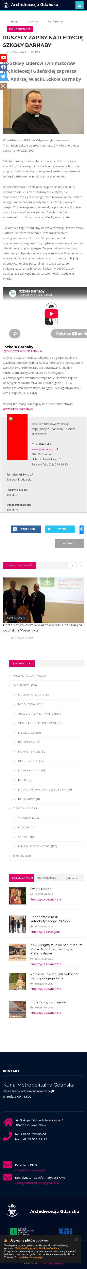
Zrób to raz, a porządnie (48, 1002)
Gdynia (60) (27, 827)
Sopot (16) (26, 836)
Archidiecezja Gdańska (34, 4)
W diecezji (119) (25, 685)
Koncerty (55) (29, 742)
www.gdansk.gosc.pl (45, 449)
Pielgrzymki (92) (31, 761)
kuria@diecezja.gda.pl (30, 1170)
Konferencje (55, 21)
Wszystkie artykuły (30, 675)
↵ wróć (69, 543)
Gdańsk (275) (28, 817)
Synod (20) (22, 855)
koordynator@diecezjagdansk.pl (37, 1183)
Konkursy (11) (29, 799)
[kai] (65, 1231)
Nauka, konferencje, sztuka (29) (45, 789)
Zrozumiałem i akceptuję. (28, 1257)
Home (14, 21)
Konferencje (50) (32, 751)
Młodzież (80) (29, 732)
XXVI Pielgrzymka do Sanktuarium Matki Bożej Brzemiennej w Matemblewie (56, 949)
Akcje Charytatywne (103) (39, 713)
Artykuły (33, 21)
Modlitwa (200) (31, 704)
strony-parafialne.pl (50, 1263)
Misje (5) (24, 780)
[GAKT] (21, 1231)
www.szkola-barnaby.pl (18, 409)
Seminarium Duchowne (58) (41, 723)
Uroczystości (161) (33, 694)
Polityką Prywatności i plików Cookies (37, 1248)
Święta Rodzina (41, 889)
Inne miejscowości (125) (37, 846)
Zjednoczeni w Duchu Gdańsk (22, 351)
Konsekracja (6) (31, 770)
